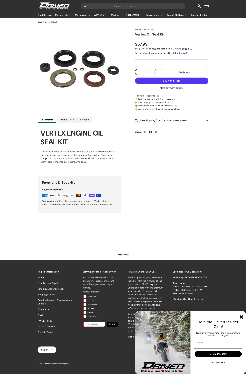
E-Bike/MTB (132, 15)
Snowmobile (152, 15)
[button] (207, 6)
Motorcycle (61, 15)
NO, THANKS (218, 363)
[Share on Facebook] (150, 132)
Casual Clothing (175, 15)
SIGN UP (112, 324)
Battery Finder (199, 15)
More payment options (172, 87)
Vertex (138, 29)
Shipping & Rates (47, 294)
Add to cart (184, 72)
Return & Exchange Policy (51, 288)
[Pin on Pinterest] (156, 132)
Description (47, 119)
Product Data (67, 119)
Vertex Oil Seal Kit (52, 22)
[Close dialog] (241, 317)
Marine (115, 15)
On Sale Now (45, 15)
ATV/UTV (99, 15)
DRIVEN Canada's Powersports (56, 363)
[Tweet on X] (144, 132)
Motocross (81, 15)
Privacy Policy (45, 320)
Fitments (84, 119)
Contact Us (43, 309)
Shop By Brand (45, 332)
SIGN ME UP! (218, 354)
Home (40, 22)
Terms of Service (46, 326)
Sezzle (41, 315)
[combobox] (133, 6)
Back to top (123, 254)
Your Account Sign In (48, 283)
